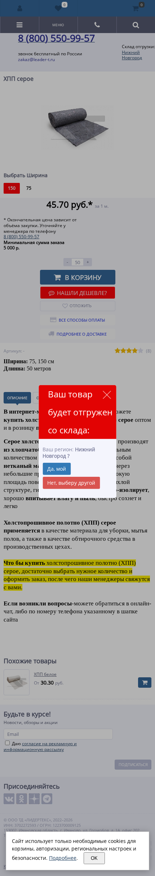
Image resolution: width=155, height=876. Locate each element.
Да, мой (56, 468)
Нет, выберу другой (71, 482)
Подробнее (62, 857)
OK (94, 858)
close (106, 394)
